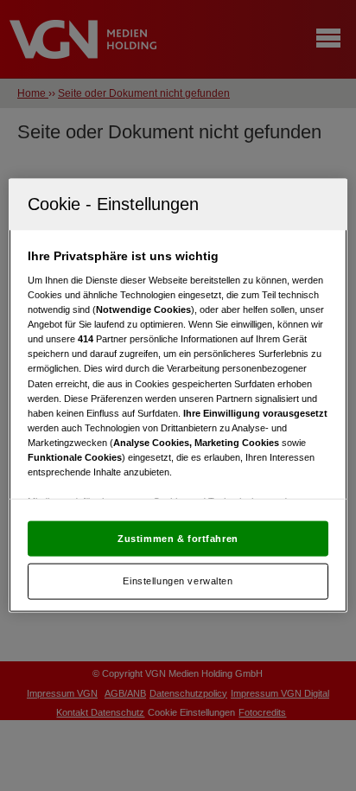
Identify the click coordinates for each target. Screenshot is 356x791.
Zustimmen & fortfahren (178, 538)
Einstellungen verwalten (177, 581)
